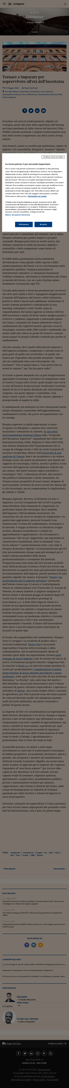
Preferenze (24, 224)
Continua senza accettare (53, 157)
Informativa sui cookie (37, 196)
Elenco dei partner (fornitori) (17, 215)
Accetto (43, 224)
